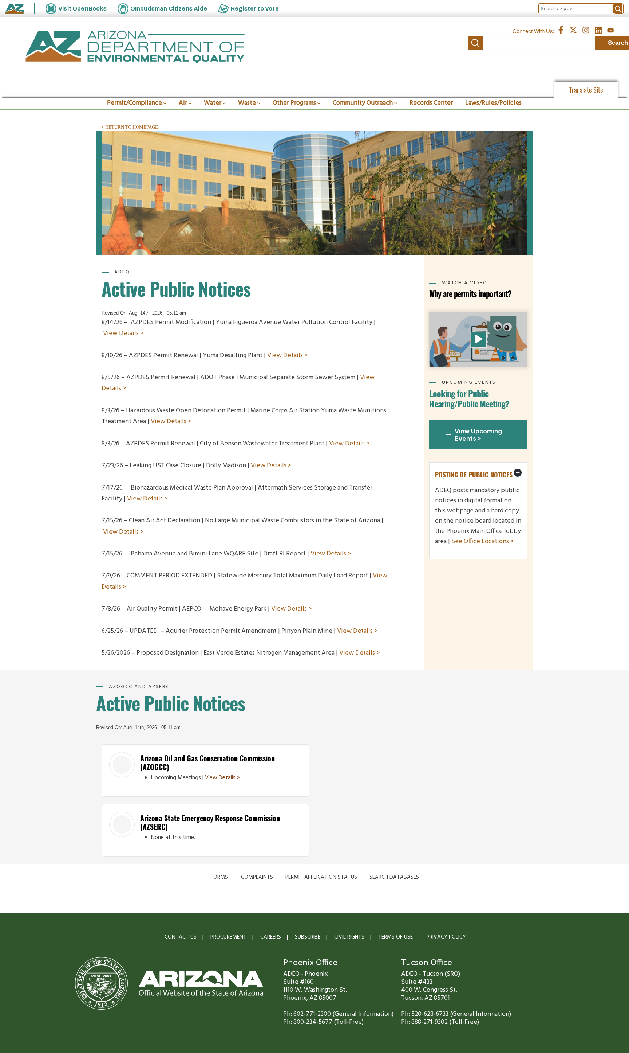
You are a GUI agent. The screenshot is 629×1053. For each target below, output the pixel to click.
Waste (247, 103)
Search (475, 43)
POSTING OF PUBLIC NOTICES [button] (474, 474)
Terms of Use (395, 937)
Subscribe (307, 937)
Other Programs (294, 103)
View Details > (123, 333)
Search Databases (394, 877)
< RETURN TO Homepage (130, 127)
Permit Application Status (321, 877)
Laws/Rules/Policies (493, 103)
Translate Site (586, 89)
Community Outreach (363, 103)
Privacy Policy (446, 937)
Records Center (431, 103)
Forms (219, 877)
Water (212, 103)
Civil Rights (349, 937)
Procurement (228, 937)
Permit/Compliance (134, 103)
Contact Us (181, 937)
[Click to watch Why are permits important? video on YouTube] (478, 339)
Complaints (257, 877)
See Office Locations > (482, 541)
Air (183, 103)
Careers (270, 937)
